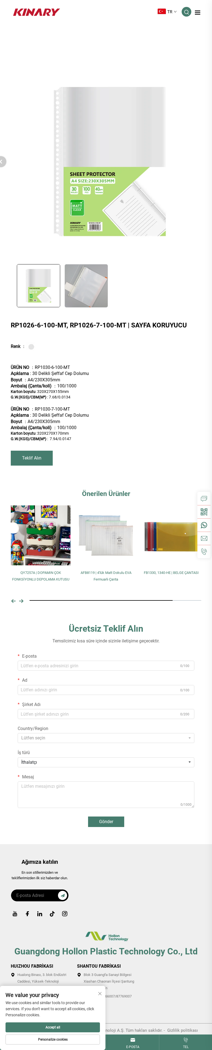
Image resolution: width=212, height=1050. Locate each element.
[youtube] (15, 914)
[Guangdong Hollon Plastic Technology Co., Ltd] (36, 11)
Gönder (106, 821)
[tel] (204, 551)
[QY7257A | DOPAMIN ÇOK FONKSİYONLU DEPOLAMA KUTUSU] (41, 535)
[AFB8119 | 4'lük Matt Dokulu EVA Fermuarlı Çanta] (106, 535)
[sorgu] (204, 498)
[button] (13, 600)
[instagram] (64, 914)
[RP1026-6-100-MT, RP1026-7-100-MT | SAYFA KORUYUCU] (110, 161)
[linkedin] (40, 914)
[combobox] (106, 738)
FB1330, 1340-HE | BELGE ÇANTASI (171, 573)
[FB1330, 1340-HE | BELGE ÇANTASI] (171, 535)
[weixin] (204, 511)
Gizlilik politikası (182, 1030)
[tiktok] (52, 914)
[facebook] (27, 914)
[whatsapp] (204, 525)
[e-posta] (204, 538)
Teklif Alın (31, 458)
